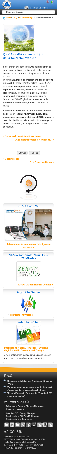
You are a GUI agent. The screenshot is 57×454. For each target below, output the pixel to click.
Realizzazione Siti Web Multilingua (22, 416)
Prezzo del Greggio (15, 409)
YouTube (44, 425)
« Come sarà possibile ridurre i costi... (23, 136)
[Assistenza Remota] (37, 5)
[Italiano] (52, 2)
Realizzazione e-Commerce (19, 419)
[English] (48, 2)
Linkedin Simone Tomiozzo (17, 425)
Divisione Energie (26, 18)
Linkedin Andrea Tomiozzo (6, 425)
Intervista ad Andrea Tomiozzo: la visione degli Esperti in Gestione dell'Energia (26, 349)
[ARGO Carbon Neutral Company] (28, 271)
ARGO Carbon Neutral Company (35, 284)
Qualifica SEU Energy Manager (20, 413)
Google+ (33, 425)
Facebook (28, 425)
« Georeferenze (11, 158)
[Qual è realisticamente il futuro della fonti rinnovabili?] (19, 37)
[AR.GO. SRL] (6, 4)
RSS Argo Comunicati (50, 425)
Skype (23, 425)
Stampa (22, 153)
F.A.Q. (15, 18)
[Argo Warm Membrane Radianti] (28, 225)
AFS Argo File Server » (42, 162)
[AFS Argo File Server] (28, 304)
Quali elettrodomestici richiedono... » (34, 139)
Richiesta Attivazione (21, 314)
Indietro (34, 153)
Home (8, 18)
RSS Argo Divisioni (39, 425)
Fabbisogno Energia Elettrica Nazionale (24, 406)
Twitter (12, 425)
